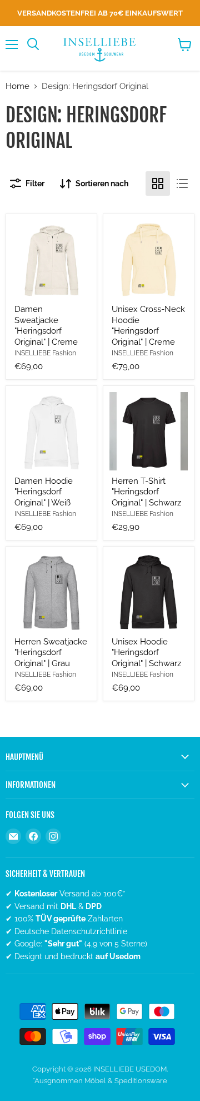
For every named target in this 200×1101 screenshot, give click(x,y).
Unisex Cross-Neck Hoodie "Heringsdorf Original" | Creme (148, 325)
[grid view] (158, 183)
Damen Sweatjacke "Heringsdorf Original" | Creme (46, 325)
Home (17, 86)
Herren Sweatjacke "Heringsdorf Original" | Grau (50, 652)
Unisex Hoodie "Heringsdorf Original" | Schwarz (146, 652)
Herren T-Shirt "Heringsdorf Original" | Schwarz (146, 492)
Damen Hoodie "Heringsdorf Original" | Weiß (43, 492)
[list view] (182, 183)
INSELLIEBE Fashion (45, 353)
